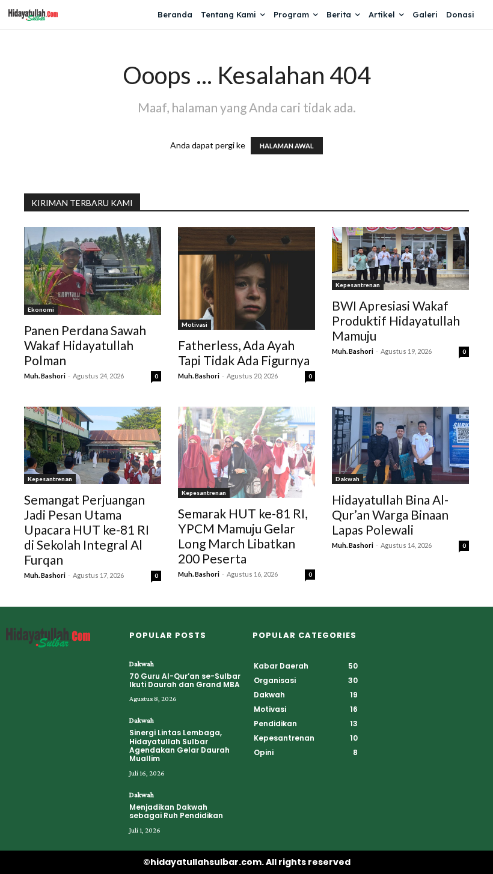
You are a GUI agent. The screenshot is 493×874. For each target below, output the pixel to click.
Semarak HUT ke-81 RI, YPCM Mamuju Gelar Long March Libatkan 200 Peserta (242, 536)
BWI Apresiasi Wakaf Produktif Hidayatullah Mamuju (396, 320)
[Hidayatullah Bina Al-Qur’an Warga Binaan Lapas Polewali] (400, 445)
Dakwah (347, 478)
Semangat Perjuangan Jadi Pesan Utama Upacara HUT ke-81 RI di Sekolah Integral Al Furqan (86, 529)
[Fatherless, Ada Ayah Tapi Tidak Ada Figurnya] (246, 278)
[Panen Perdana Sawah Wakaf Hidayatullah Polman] (92, 271)
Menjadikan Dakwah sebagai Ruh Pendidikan (176, 811)
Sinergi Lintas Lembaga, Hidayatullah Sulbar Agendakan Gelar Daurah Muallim (179, 745)
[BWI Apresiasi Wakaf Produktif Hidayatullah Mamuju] (400, 258)
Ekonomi (41, 309)
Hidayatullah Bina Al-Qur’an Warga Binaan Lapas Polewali (390, 514)
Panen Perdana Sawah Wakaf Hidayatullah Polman (85, 345)
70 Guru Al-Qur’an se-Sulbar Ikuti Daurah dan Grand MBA (184, 680)
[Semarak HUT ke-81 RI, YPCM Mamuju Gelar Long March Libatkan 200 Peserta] (246, 452)
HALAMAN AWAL (287, 146)
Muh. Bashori (45, 376)
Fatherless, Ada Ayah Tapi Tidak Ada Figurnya (244, 353)
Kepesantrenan (357, 284)
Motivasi (194, 324)
